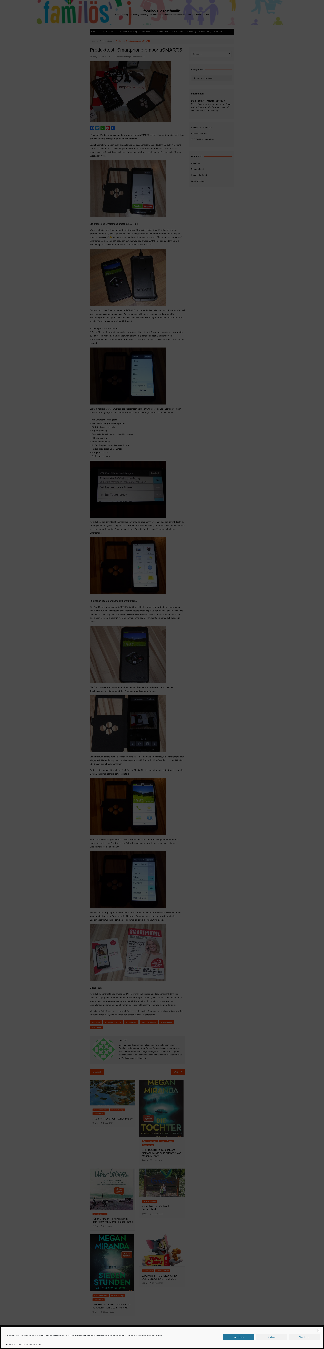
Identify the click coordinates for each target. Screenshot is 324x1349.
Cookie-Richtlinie (10, 1344)
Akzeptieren (239, 1337)
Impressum (37, 1344)
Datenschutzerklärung (24, 1344)
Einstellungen (304, 1337)
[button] (319, 1330)
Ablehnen (271, 1337)
